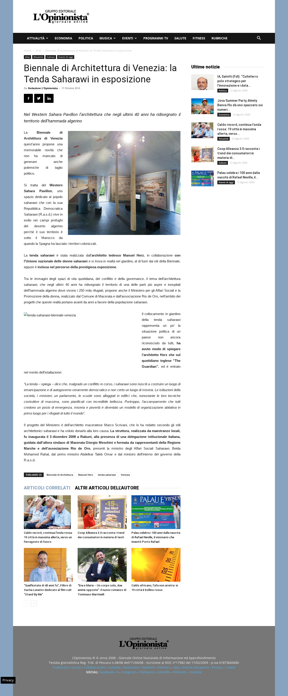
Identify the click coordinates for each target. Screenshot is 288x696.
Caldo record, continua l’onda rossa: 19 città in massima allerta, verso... (239, 129)
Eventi (127, 38)
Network (148, 667)
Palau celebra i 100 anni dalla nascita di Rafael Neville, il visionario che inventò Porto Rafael (155, 537)
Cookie (230, 667)
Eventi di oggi (65, 57)
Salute (180, 38)
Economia (63, 38)
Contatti (114, 667)
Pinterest (179, 672)
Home (28, 50)
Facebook (106, 672)
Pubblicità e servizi (67, 667)
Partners (164, 667)
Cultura (51, 57)
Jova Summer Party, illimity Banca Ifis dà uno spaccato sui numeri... (240, 105)
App (176, 667)
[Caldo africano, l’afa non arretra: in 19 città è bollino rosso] (155, 565)
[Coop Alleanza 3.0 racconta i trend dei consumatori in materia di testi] (102, 512)
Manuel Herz (85, 474)
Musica (105, 38)
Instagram (128, 672)
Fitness (199, 38)
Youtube (195, 672)
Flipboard (146, 672)
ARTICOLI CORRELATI (47, 488)
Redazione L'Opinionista (43, 88)
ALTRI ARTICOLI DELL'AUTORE (107, 488)
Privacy (217, 667)
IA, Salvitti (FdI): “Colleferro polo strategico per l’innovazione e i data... (237, 81)
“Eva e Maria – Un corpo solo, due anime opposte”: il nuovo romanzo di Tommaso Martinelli (102, 590)
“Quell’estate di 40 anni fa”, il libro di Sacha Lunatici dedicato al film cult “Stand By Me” (48, 590)
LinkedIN (163, 672)
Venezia (125, 474)
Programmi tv (155, 38)
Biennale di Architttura (60, 474)
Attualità (36, 38)
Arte (38, 50)
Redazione (131, 667)
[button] (258, 38)
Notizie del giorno (195, 667)
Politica (86, 38)
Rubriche (219, 38)
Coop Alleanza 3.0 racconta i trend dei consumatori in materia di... (238, 153)
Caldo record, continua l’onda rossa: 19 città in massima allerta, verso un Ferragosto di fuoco (48, 537)
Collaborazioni (95, 667)
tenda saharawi (107, 474)
